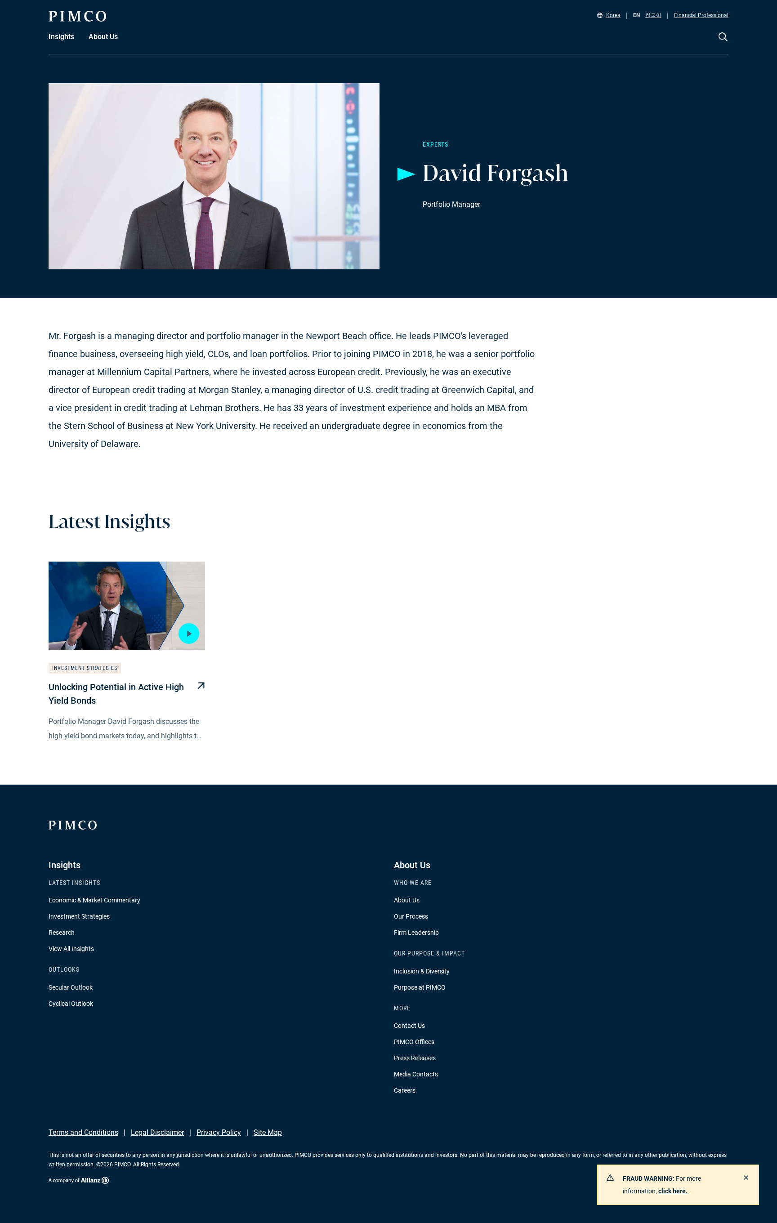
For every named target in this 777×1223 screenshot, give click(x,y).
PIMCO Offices (414, 1041)
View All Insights (71, 948)
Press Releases (415, 1058)
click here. (673, 1191)
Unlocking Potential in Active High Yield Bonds (116, 694)
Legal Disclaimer (157, 1132)
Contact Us (409, 1025)
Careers (404, 1090)
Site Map (268, 1132)
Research (62, 932)
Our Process (411, 916)
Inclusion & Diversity (422, 971)
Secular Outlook (71, 987)
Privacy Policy (218, 1132)
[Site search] (723, 43)
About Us (407, 900)
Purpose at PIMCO (420, 987)
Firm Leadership (416, 932)
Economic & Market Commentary (94, 900)
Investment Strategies (79, 916)
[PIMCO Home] (77, 16)
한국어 (653, 15)
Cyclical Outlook (71, 1003)
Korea (613, 15)
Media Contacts (416, 1074)
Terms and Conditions (83, 1132)
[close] (746, 1177)
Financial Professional (701, 15)
